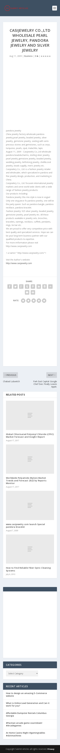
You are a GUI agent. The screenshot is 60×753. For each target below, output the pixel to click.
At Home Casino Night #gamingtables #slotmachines (25, 734)
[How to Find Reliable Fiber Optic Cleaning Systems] (30, 549)
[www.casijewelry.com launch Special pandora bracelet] (30, 505)
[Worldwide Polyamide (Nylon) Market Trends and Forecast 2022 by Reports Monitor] (30, 459)
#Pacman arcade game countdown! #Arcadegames (24, 724)
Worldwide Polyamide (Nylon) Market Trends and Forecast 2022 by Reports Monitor (26, 480)
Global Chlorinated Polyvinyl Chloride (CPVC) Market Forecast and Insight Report (30, 435)
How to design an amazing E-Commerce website (26, 694)
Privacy (50, 749)
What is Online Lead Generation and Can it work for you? (28, 704)
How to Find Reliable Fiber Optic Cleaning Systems (28, 569)
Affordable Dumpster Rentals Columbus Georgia (26, 714)
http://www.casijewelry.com (19, 263)
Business (28, 56)
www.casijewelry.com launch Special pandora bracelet (25, 525)
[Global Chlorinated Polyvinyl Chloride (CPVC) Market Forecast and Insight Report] (30, 415)
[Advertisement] (30, 94)
